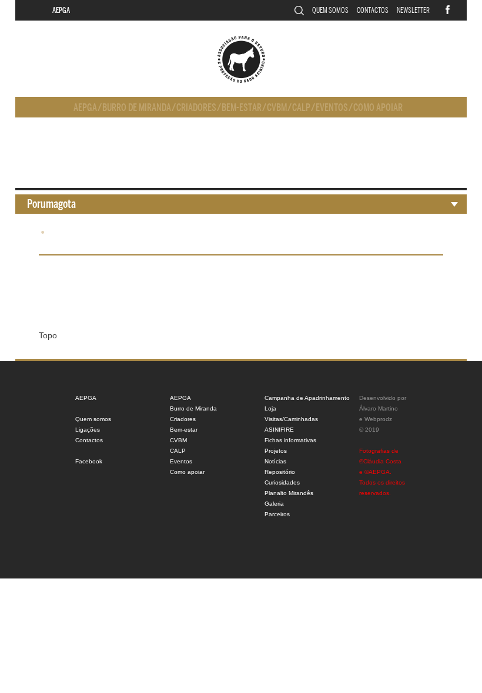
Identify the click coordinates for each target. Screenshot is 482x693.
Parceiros (277, 514)
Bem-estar (242, 107)
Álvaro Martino (378, 408)
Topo (48, 335)
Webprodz (378, 419)
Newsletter (413, 10)
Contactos (373, 10)
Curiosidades (282, 482)
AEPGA (61, 10)
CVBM (277, 107)
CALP (301, 107)
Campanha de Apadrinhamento (307, 398)
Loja (270, 408)
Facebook (88, 461)
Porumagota (51, 204)
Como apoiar (378, 107)
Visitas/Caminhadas (291, 419)
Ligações (87, 429)
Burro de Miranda (136, 107)
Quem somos (330, 10)
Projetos (276, 451)
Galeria (274, 503)
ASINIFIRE (279, 429)
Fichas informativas (290, 440)
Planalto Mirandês (289, 493)
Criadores (196, 107)
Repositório (280, 472)
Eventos (332, 107)
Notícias (275, 461)
